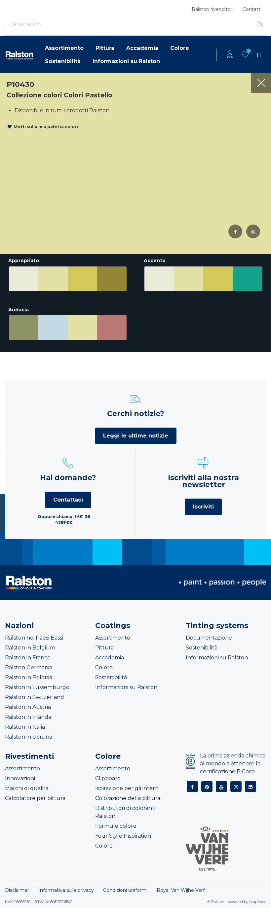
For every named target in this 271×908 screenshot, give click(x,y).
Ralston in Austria (28, 707)
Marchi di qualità (27, 788)
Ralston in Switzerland (34, 697)
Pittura (105, 48)
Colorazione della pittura (127, 798)
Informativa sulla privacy (66, 890)
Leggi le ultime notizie (135, 436)
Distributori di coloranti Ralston (125, 812)
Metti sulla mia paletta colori (46, 126)
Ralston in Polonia (28, 677)
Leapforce (257, 901)
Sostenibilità (63, 61)
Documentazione (209, 638)
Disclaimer (17, 890)
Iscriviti (203, 507)
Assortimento (64, 48)
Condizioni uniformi (125, 890)
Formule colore (115, 826)
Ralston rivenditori (212, 9)
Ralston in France (28, 657)
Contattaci (68, 500)
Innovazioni (20, 778)
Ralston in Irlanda (28, 717)
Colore (179, 48)
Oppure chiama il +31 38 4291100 (64, 519)
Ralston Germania (28, 667)
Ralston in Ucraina (28, 737)
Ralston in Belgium (30, 648)
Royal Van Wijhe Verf (181, 890)
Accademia (142, 48)
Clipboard (108, 778)
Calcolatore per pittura (35, 798)
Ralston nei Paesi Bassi (34, 638)
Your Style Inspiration (123, 836)
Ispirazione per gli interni (127, 788)
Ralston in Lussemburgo (37, 687)
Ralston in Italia (25, 727)
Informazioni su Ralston (126, 61)
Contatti (252, 9)
